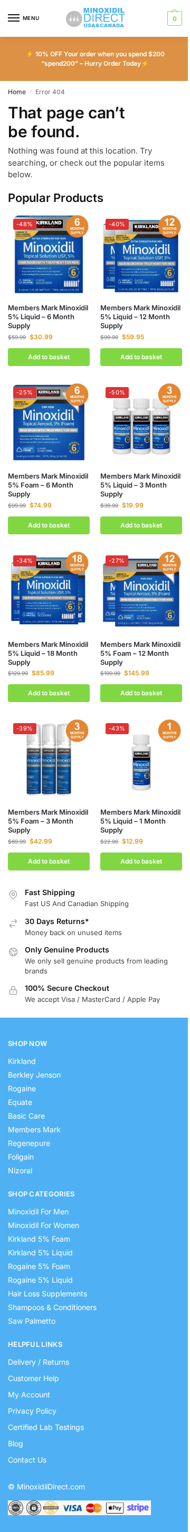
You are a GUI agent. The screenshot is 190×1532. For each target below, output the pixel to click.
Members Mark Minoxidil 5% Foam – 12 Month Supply (140, 653)
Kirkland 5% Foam (39, 1238)
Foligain (21, 1156)
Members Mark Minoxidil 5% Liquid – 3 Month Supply (140, 485)
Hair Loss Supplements (47, 1293)
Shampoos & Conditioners (52, 1307)
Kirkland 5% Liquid (40, 1252)
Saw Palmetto (31, 1320)
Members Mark (34, 1129)
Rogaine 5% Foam (39, 1266)
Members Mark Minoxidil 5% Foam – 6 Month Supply (48, 485)
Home (17, 92)
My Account (29, 1394)
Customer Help (33, 1378)
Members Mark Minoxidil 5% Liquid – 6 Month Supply (48, 316)
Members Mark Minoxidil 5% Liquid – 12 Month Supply (140, 316)
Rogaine (22, 1088)
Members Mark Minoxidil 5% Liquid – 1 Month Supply (140, 821)
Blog (15, 1443)
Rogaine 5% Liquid (40, 1279)
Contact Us (27, 1459)
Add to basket (49, 357)
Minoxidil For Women (43, 1225)
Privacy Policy (32, 1410)
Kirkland (22, 1061)
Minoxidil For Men (38, 1211)
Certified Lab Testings (46, 1427)
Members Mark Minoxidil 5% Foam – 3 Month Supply (48, 821)
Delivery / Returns (38, 1361)
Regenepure (29, 1143)
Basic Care (26, 1115)
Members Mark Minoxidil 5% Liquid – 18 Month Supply (48, 653)
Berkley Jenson (34, 1074)
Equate (20, 1102)
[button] (173, 18)
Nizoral (20, 1170)
